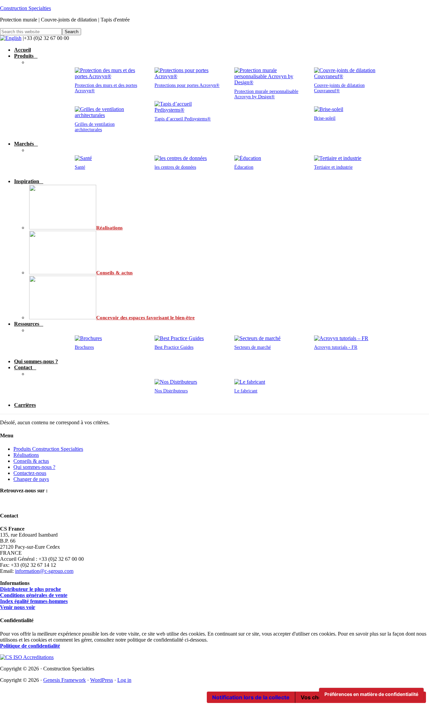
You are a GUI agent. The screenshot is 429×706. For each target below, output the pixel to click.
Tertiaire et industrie (333, 167)
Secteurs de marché (252, 347)
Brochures (84, 347)
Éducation (243, 167)
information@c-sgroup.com (44, 571)
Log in (124, 680)
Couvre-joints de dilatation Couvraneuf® (339, 88)
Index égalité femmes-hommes (34, 601)
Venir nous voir (17, 607)
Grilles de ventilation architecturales (95, 127)
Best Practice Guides (174, 347)
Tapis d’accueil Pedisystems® (183, 118)
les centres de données (175, 167)
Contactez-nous (29, 473)
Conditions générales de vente (33, 595)
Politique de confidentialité (30, 646)
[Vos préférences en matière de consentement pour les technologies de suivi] (371, 694)
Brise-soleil (324, 118)
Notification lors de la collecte (251, 697)
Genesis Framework (64, 680)
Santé (80, 167)
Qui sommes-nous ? (34, 467)
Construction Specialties (25, 8)
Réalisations (26, 455)
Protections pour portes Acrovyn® (187, 85)
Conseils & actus (31, 461)
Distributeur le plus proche (30, 589)
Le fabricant (245, 390)
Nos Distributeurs (171, 390)
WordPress (101, 680)
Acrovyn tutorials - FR (335, 347)
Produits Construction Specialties (48, 449)
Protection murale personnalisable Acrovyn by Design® (266, 94)
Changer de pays (31, 479)
